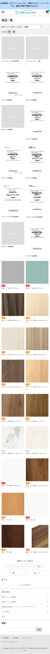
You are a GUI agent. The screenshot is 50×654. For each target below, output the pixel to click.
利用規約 (16, 638)
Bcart (25, 650)
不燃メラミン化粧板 (9, 602)
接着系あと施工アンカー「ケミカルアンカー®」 (19, 607)
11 (42, 566)
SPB (3, 616)
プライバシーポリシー (9, 642)
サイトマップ (27, 638)
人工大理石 (5, 612)
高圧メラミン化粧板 (9, 597)
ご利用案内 (5, 638)
